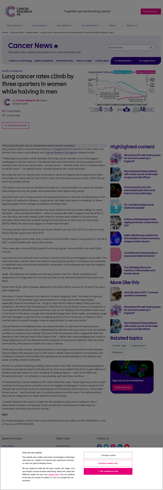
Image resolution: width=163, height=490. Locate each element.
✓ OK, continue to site (108, 471)
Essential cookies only (108, 463)
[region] (81, 468)
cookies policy (53, 475)
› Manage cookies (108, 455)
